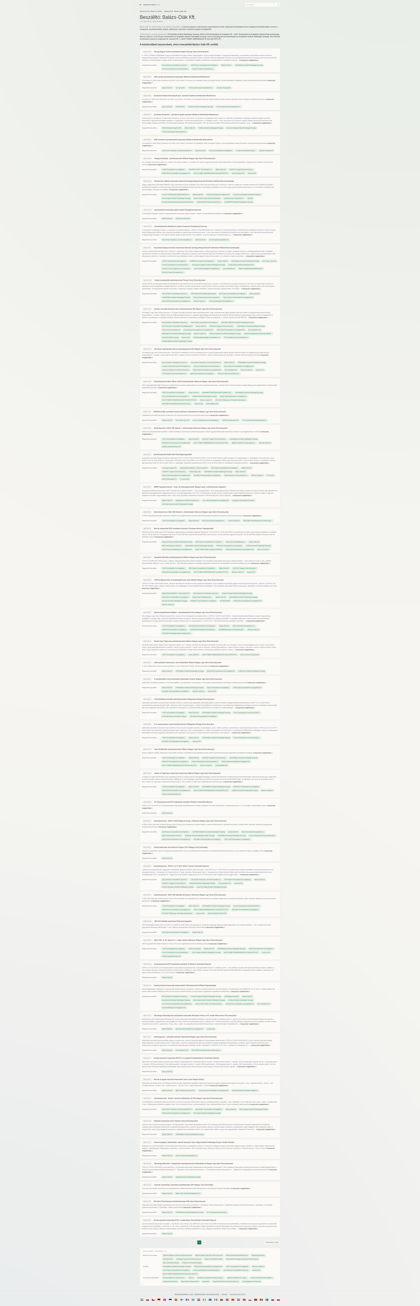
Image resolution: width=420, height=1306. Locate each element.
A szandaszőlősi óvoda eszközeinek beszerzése (171, 679)
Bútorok (191, 1278)
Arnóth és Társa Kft (195, 948)
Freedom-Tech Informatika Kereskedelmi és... (176, 366)
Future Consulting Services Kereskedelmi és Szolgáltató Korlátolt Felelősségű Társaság (238, 36)
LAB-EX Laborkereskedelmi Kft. (219, 240)
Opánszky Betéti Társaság (170, 337)
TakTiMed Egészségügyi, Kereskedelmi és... (206, 337)
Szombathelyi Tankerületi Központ (203, 1220)
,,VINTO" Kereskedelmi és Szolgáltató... (174, 261)
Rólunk (224, 1294)
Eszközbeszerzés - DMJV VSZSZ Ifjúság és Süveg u (173, 821)
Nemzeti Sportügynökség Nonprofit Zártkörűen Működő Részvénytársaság (206, 181)
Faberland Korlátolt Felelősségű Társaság (202, 883)
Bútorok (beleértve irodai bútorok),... (174, 1278)
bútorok (273, 27)
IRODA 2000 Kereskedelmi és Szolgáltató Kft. (216, 34)
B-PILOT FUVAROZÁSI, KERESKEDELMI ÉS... (176, 194)
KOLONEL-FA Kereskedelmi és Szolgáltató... (207, 475)
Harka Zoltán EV (240, 471)
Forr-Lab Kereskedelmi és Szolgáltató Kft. (216, 500)
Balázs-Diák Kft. (226, 65)
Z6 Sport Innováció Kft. (224, 88)
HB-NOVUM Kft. (225, 601)
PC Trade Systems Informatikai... (217, 1212)
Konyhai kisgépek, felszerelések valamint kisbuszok (172, 1142)
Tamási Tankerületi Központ (198, 866)
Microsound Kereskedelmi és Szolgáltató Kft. (189, 1029)
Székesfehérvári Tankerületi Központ (205, 1058)
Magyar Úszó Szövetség (198, 847)
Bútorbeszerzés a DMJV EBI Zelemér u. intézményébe (173, 428)
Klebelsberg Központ (258, 1255)
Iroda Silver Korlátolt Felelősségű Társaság (252, 671)
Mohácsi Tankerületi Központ (201, 802)
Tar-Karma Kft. (180, 88)
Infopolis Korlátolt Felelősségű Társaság (204, 396)
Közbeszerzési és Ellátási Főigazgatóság (200, 985)
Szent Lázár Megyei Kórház (193, 1079)
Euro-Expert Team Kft (269, 261)
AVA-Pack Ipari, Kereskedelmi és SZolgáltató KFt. (177, 326)
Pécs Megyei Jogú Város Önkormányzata (206, 612)
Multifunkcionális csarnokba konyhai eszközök (170, 412)
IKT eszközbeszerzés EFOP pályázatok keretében (172, 802)
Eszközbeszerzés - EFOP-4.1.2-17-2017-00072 (171, 866)
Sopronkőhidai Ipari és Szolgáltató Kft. (174, 1007)
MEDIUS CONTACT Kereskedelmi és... (244, 443)
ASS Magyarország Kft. (231, 996)
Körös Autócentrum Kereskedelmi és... (236, 475)
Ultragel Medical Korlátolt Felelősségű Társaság (177, 341)
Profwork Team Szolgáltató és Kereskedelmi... (176, 268)
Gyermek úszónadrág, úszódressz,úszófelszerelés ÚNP (174, 1185)
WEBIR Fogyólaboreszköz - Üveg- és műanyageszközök (174, 487)
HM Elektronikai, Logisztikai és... (234, 198)
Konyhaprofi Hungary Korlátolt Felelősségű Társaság (208, 265)
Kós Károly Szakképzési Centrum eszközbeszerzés (172, 349)
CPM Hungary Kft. (195, 471)
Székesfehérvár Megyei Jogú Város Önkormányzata (206, 412)
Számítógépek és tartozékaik (252, 1281)
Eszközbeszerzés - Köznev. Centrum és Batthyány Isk (173, 1098)
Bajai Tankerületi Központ (171, 1263)
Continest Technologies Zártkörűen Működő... (247, 194)
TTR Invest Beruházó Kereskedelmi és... (201, 88)
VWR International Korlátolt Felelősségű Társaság (177, 504)
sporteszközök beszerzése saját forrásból (169, 210)
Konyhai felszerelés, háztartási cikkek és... (226, 1281)
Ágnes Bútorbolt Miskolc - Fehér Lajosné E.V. (194, 468)
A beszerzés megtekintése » (249, 60)
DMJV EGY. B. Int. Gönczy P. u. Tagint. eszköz (171, 940)
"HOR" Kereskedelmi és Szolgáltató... (173, 169)
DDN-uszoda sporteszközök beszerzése (168, 77)
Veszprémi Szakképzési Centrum (194, 226)
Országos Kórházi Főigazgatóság (201, 528)
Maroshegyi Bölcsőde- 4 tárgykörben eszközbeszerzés (174, 1163)
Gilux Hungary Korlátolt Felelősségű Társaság (176, 198)
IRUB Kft (250, 198)
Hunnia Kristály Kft (234, 520)
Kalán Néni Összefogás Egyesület (179, 454)
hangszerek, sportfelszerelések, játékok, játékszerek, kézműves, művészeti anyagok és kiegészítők (175, 29)
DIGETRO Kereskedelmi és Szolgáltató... (174, 629)
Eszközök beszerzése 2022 (164, 1121)
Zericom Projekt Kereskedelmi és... (203, 69)
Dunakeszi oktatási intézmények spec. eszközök (171, 95)
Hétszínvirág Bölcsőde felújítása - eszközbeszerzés (172, 612)
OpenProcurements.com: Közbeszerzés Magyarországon (197, 1294)
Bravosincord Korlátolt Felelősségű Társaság (176, 1000)
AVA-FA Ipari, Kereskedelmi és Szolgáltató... (204, 65)
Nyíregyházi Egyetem (193, 210)
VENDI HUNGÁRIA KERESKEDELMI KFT (251, 268)
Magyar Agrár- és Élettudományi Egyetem (210, 487)
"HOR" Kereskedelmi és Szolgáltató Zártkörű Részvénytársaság (256, 34)
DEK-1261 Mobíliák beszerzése (165, 921)
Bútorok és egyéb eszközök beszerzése (168, 1079)
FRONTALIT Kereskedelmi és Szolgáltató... (229, 546)
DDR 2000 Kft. (180, 107)
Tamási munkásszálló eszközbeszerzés (168, 280)
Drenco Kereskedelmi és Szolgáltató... (221, 150)
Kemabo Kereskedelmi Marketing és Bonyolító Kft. (177, 202)
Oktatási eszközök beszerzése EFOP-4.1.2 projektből (172, 1058)
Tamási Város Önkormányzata (194, 280)
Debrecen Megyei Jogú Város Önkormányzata (211, 381)
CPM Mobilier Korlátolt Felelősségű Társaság (183, 34)
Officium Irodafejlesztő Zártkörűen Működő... (258, 333)
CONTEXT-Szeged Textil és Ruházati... (241, 169)
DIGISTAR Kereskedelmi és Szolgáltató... (202, 629)
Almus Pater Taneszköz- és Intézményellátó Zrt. (177, 150)
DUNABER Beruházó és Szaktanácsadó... (231, 629)
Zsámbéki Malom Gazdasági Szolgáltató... (245, 1090)
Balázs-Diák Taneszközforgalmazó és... (188, 1193)
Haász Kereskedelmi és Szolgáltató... (218, 687)
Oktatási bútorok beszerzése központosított (170, 985)
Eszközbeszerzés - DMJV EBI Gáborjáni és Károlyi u (172, 895)
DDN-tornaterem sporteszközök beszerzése (170, 139)
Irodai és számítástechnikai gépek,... (262, 1278)
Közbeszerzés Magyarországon (151, 11)
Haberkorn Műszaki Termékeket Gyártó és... (176, 370)
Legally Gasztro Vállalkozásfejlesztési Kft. (241, 265)
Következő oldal (272, 1242)
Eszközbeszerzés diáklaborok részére (168, 226)
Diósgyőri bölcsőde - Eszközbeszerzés (168, 158)
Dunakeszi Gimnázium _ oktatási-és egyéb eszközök (173, 114)
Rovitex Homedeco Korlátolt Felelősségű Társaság (177, 887)
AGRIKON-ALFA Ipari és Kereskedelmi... (202, 261)
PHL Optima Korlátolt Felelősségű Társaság (207, 1113)
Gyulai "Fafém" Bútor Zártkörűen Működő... (207, 198)
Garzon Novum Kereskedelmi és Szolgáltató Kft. (238, 297)
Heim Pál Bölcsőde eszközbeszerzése (167, 749)
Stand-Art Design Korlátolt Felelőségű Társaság (241, 128)
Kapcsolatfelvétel (237, 1294)
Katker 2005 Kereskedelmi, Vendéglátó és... (233, 396)
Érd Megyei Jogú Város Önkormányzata (207, 309)
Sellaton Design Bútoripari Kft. (171, 446)
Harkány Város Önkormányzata (186, 1121)
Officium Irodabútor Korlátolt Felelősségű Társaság (225, 333)
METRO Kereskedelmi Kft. (231, 420)
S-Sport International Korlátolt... (246, 150)
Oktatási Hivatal (168, 1259)
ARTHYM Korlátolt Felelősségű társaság (203, 293)
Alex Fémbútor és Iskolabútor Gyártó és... (175, 65)
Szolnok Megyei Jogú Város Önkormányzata (206, 679)
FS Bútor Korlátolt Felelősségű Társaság (200, 107)
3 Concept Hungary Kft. (169, 468)
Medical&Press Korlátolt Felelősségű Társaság (176, 333)
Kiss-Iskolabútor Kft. (238, 173)
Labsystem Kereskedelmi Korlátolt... (243, 500)
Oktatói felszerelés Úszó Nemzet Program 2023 (171, 847)
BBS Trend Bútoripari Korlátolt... (172, 546)
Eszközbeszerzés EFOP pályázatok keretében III (171, 964)
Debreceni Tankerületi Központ (192, 1263)
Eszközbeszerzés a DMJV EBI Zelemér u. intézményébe (174, 512)
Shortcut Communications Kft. (250, 654)
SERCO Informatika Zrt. (169, 479)
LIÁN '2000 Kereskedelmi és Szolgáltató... (237, 839)
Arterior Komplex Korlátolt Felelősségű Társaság (177, 542)
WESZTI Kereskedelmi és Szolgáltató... (202, 373)
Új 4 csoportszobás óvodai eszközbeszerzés (170, 724)
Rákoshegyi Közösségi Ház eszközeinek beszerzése (172, 1015)
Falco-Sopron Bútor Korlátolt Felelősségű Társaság (209, 1000)
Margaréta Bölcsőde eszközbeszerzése (168, 557)
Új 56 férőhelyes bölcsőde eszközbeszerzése (170, 699)
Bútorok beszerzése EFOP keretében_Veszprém (171, 528)
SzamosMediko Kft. (229, 268)
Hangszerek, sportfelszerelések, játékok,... (210, 1278)
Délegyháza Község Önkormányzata (201, 699)
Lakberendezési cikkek (170, 1281)
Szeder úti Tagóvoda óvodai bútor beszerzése (170, 773)
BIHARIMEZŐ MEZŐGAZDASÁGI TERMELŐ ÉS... (217, 392)
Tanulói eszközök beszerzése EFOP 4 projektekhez (172, 1220)
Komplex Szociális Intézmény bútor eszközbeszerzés (173, 309)
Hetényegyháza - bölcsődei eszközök (167, 1037)
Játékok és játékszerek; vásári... (237, 1278)
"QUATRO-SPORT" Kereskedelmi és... (200, 169)
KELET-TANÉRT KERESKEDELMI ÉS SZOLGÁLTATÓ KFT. (201, 39)
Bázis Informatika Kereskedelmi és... (213, 520)
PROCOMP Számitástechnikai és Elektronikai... (176, 404)
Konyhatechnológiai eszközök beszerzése (169, 248)
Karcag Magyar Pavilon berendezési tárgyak (170, 52)
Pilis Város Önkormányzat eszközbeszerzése (170, 1201)
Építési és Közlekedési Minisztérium (196, 77)
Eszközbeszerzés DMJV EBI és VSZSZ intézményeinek (174, 381)
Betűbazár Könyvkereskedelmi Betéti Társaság (199, 835)
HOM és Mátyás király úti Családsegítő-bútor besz (172, 580)
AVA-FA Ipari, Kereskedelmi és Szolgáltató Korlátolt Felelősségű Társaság (180, 36)
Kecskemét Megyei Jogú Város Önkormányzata (199, 1037)
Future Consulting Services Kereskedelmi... (175, 69)
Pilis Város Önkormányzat (196, 1201)
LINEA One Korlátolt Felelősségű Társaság (245, 790)
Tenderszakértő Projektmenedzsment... (209, 202)
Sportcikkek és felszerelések (190, 1281)
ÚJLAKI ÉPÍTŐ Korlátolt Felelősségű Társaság (239, 202)
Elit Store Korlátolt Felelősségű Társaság (174, 601)
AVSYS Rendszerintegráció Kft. (171, 128)
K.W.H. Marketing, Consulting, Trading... (174, 716)
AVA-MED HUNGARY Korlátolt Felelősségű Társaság (237, 322)
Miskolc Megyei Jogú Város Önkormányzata (199, 158)
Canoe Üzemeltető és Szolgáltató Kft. (218, 194)
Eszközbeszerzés (160, 454)
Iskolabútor (205, 1281)
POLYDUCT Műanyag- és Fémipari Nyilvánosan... (231, 400)
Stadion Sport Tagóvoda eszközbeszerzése (169, 641)
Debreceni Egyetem (184, 921)
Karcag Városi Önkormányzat (197, 52)
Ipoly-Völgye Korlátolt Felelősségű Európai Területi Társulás (213, 1142)
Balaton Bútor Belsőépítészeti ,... (236, 542)
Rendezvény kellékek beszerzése (166, 181)
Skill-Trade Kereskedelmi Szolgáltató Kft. (207, 268)
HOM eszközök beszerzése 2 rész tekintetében (171, 662)
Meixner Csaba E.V (146, 36)
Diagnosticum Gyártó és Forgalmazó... (187, 500)
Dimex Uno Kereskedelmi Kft (171, 330)
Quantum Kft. (174, 39)
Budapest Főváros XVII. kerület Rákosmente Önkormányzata (214, 1015)
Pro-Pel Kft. (270, 475)
